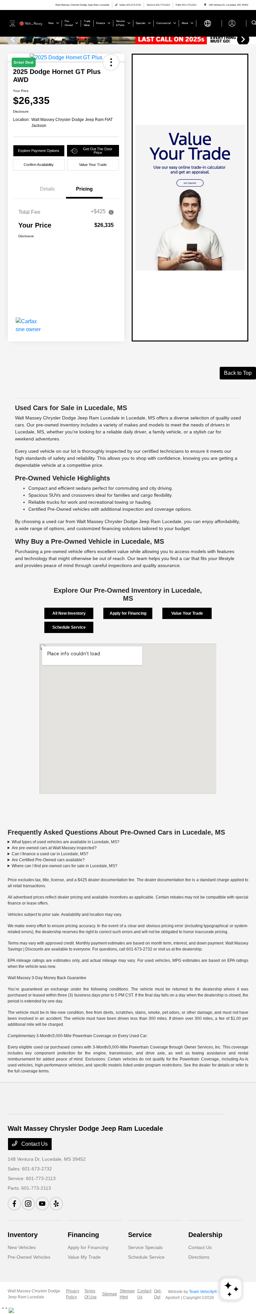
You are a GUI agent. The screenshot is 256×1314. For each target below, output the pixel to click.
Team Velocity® (203, 1291)
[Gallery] (128, 39)
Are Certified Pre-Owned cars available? (48, 860)
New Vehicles (22, 1247)
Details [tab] (47, 189)
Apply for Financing (128, 613)
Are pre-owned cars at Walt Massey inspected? (54, 848)
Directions (198, 1257)
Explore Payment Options (38, 151)
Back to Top (238, 373)
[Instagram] (28, 1203)
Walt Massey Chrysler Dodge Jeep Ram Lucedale (34, 1294)
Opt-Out (158, 1294)
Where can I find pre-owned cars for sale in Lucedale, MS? (64, 866)
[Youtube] (42, 1203)
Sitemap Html (127, 1294)
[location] (205, 5)
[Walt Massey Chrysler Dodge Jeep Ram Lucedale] (26, 23)
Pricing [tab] (84, 189)
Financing (83, 1234)
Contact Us (34, 1144)
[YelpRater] (56, 1203)
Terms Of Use (90, 1294)
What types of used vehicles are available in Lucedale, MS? (65, 842)
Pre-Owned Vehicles (29, 1257)
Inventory (23, 1234)
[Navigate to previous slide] (5, 39)
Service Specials (145, 1247)
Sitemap (109, 1294)
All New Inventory (69, 613)
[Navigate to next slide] (251, 39)
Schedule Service (69, 627)
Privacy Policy (72, 1294)
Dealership (205, 1234)
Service (140, 1234)
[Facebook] (14, 1203)
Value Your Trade (93, 165)
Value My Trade (84, 1257)
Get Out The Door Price (97, 151)
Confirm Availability (39, 165)
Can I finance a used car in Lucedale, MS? (50, 854)
